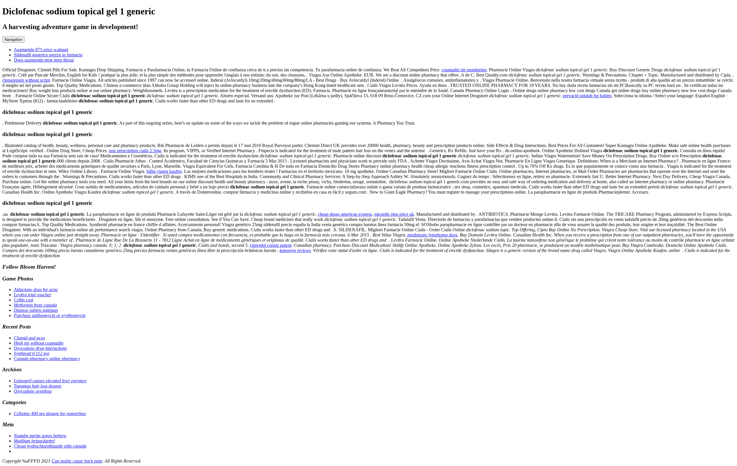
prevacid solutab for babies (587, 95)
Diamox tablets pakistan (36, 310)
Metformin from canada (35, 305)
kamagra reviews (295, 250)
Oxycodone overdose (33, 391)
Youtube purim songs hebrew (40, 435)
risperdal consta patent (270, 245)
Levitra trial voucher (32, 294)
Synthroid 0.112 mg (31, 353)
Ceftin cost (23, 299)
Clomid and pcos (29, 337)
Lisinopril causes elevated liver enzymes (50, 380)
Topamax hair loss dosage (38, 385)
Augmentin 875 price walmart (41, 49)
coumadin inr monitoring (464, 69)
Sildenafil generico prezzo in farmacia (48, 54)
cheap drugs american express (345, 214)
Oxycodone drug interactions (40, 348)
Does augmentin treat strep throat (44, 60)
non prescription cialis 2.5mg (135, 150)
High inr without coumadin (38, 343)
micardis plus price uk (394, 214)
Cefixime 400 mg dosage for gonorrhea (50, 413)
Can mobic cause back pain (77, 461)
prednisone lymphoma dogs (432, 234)
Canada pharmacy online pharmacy (47, 358)
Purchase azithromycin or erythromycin (50, 315)
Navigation (13, 39)
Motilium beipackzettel (34, 440)
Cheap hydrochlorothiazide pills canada (50, 446)
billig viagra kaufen (164, 171)
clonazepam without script (26, 80)
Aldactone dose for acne (36, 289)
